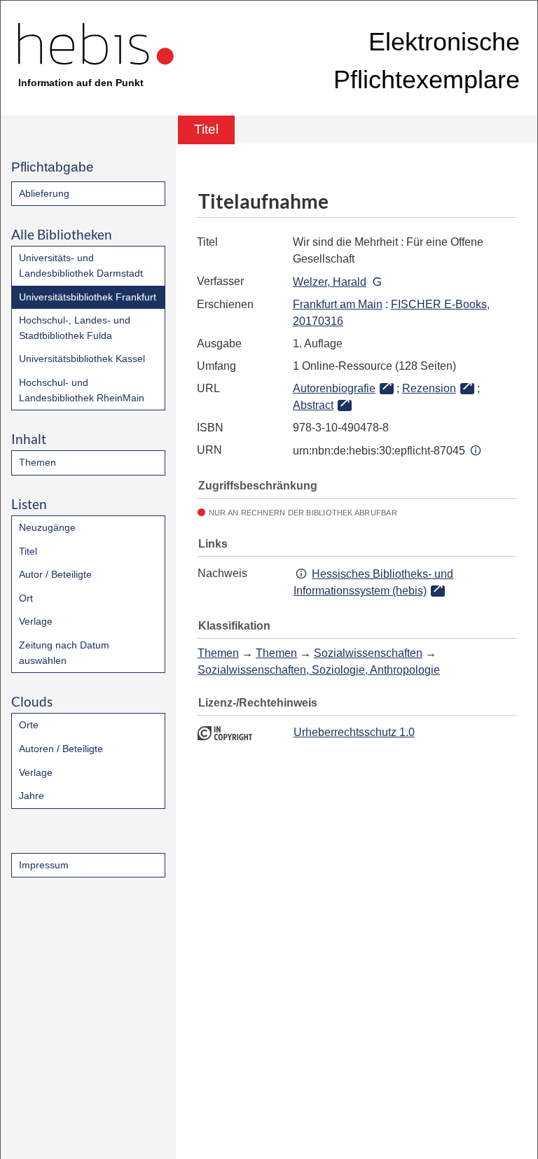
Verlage (36, 621)
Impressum (44, 864)
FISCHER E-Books (439, 304)
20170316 (318, 321)
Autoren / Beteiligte (61, 748)
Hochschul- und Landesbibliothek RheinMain (81, 390)
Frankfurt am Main (337, 304)
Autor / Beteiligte (55, 574)
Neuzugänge (47, 527)
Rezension (429, 388)
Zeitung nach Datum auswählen (64, 652)
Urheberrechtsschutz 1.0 (354, 732)
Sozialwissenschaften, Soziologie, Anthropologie (319, 670)
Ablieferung (44, 193)
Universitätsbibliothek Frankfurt (87, 297)
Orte (29, 724)
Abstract (313, 405)
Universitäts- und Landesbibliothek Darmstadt (81, 265)
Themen (37, 462)
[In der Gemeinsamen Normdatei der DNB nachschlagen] (377, 282)
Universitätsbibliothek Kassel (82, 358)
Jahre (31, 795)
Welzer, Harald (329, 282)
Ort (26, 598)
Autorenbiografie (334, 388)
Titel (28, 551)
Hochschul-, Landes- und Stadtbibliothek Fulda (74, 327)
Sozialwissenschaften (368, 653)
